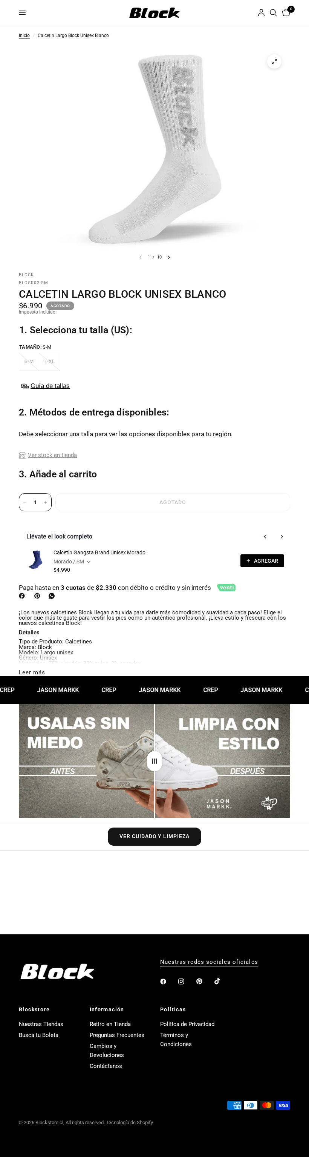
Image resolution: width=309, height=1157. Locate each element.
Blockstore (34, 1009)
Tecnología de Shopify (129, 1122)
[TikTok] (222, 981)
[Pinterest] (38, 595)
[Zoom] (274, 61)
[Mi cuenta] (261, 13)
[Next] (168, 257)
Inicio (24, 36)
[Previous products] (265, 536)
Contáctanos (106, 1066)
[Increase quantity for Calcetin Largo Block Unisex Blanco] (45, 502)
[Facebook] (23, 595)
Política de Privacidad (187, 1024)
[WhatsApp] (53, 595)
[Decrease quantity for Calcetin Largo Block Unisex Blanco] (25, 502)
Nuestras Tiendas (41, 1024)
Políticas (173, 1009)
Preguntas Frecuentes (117, 1035)
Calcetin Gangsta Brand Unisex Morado (99, 552)
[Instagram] (186, 981)
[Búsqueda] (273, 13)
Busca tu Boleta (38, 1035)
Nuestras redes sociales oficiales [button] (209, 962)
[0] (285, 13)
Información (107, 1009)
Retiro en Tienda (110, 1024)
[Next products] (282, 536)
